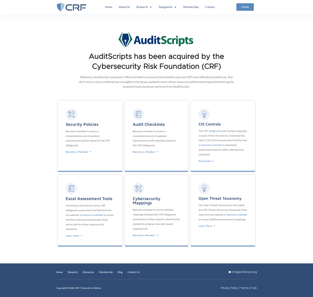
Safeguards (165, 7)
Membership (191, 7)
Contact (210, 7)
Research (142, 7)
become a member (211, 144)
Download (205, 161)
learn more (205, 226)
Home (108, 7)
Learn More (72, 235)
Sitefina (97, 288)
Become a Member (144, 152)
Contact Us (134, 272)
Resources (88, 272)
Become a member (77, 152)
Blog (120, 272)
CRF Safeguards (212, 130)
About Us (124, 7)
